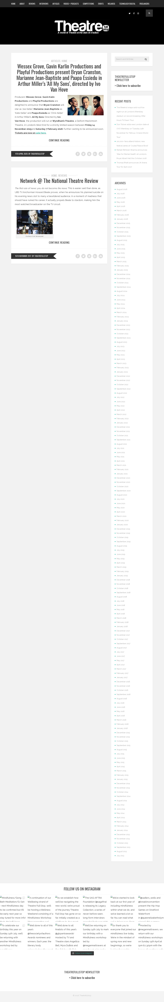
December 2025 (123, 223)
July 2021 (120, 448)
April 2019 (121, 563)
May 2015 (120, 762)
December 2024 (123, 274)
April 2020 (121, 512)
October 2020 (122, 486)
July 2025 (120, 244)
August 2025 (122, 240)
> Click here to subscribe (128, 85)
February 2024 (123, 317)
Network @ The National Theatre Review (59, 180)
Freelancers (144, 3)
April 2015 (121, 766)
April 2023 (121, 359)
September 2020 (124, 491)
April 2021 (121, 461)
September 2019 (124, 542)
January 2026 (122, 219)
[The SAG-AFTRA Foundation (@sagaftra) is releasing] (96, 909)
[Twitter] (130, 13)
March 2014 (121, 822)
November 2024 (123, 278)
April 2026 (121, 206)
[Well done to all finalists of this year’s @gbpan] (68, 936)
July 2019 (120, 550)
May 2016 (121, 711)
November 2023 (123, 329)
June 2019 (121, 554)
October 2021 (122, 435)
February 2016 (123, 724)
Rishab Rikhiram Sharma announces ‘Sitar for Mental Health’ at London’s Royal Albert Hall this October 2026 (132, 154)
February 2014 (122, 826)
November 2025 (123, 227)
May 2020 (121, 508)
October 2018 (122, 588)
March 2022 (121, 414)
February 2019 (123, 571)
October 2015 (122, 741)
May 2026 (121, 202)
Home (13, 3)
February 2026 (123, 215)
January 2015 (122, 779)
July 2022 (120, 397)
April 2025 (121, 257)
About (22, 3)
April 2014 (121, 817)
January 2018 (122, 626)
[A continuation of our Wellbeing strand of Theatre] (40, 909)
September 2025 (124, 236)
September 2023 (124, 338)
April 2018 (121, 614)
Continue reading (59, 140)
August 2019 (122, 546)
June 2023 (121, 351)
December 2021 (123, 427)
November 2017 (123, 635)
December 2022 (123, 376)
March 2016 (121, 720)
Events (100, 3)
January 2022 (122, 423)
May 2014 (120, 813)
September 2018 (123, 592)
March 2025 (121, 261)
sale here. (41, 133)
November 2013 (123, 839)
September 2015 (123, 745)
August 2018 (122, 597)
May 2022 (121, 406)
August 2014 (122, 801)
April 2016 (121, 716)
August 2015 (122, 750)
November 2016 (123, 686)
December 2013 (123, 834)
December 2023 (123, 325)
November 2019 (123, 533)
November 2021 (123, 431)
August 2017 (122, 648)
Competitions (88, 3)
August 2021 (122, 444)
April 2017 (121, 665)
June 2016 (121, 707)
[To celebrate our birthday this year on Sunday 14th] (13, 936)
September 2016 (124, 694)
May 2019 (121, 559)
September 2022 (124, 389)
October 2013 (122, 843)
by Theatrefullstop (36, 153)
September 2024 (124, 287)
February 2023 (123, 368)
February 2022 (123, 418)
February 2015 (122, 775)
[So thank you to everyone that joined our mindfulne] (123, 936)
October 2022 (122, 384)
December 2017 (123, 631)
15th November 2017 (23, 256)
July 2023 (120, 346)
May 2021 (120, 457)
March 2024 (121, 312)
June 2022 (121, 402)
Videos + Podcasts (71, 3)
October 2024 (122, 283)
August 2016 (122, 699)
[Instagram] (138, 13)
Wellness (111, 3)
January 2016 (122, 728)
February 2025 (123, 266)
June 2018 (121, 605)
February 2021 (122, 469)
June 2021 (121, 452)
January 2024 (122, 321)
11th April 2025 (21, 153)
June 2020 (121, 503)
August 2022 (122, 393)
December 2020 (123, 478)
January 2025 (122, 270)
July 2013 (120, 856)
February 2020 (123, 520)
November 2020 (123, 482)
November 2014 (123, 788)
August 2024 (122, 291)
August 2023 (122, 342)
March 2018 (121, 618)
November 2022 (123, 380)
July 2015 (120, 754)
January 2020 (122, 525)
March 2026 (122, 210)
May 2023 (121, 355)
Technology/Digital (127, 3)
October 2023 (122, 334)
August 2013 (122, 851)
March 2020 (121, 516)
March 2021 (121, 465)
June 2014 (121, 809)
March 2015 (121, 771)
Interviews (43, 3)
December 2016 (123, 682)
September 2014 (123, 796)
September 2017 (123, 643)
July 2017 (120, 652)
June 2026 (121, 198)
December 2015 (123, 733)
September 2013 (123, 847)
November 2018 (123, 584)
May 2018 (120, 609)
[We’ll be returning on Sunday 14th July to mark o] (96, 936)
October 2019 (122, 537)
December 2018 (123, 580)
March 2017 (121, 669)
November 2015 (123, 737)
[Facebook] (134, 13)
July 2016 (120, 703)
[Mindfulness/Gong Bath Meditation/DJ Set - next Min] (13, 909)
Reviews (32, 3)
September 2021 (123, 440)
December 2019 (123, 529)
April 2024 (121, 308)
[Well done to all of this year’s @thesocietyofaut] (40, 936)
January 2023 (122, 372)
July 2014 (120, 805)
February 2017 (122, 673)
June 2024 (121, 300)
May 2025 (121, 253)
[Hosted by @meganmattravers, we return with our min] (151, 936)
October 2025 (122, 232)
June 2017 (121, 656)
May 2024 (121, 304)
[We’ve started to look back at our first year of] (123, 909)
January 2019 (122, 576)
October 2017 (122, 639)
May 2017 (120, 660)
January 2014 (122, 830)
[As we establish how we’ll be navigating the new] (68, 909)
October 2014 (122, 792)
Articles (55, 3)
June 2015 (121, 758)
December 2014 (123, 783)
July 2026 (121, 194)
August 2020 (122, 495)
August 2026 (122, 189)
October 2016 (122, 690)
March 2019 (121, 567)
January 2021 (122, 474)
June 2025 (121, 249)
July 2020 (121, 499)
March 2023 (121, 363)
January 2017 (122, 677)
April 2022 (121, 410)
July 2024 (121, 295)
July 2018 (120, 601)
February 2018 (122, 622)
